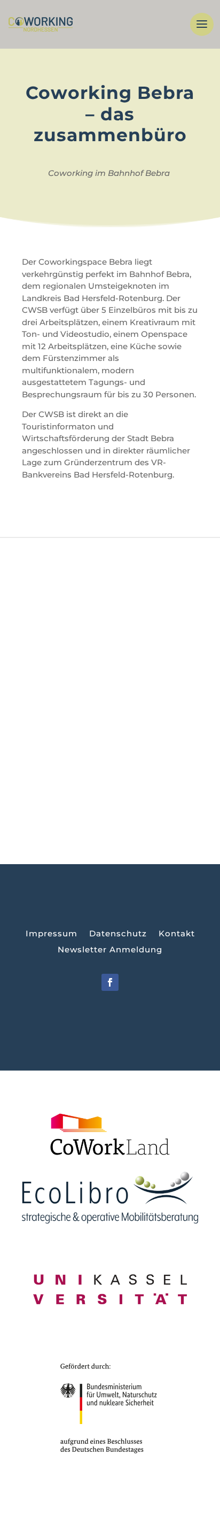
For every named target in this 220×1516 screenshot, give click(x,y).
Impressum (51, 934)
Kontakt (177, 934)
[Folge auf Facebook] (110, 982)
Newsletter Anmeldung (110, 950)
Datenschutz (118, 934)
